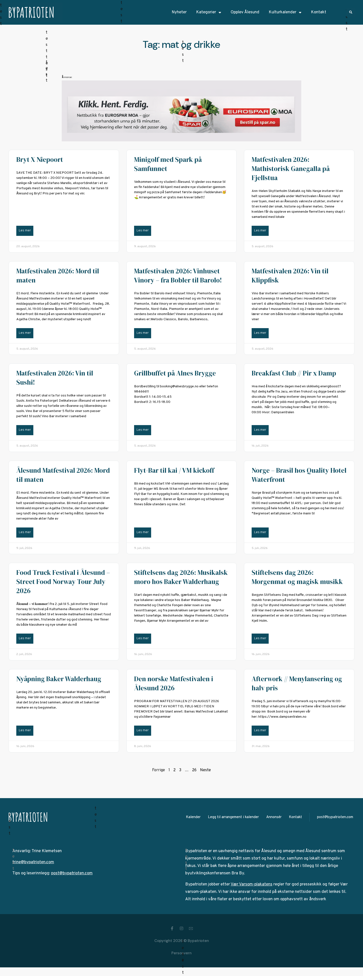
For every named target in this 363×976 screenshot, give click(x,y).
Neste (205, 770)
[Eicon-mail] (191, 928)
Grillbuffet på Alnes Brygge (175, 373)
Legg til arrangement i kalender (233, 817)
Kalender (193, 817)
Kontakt (318, 12)
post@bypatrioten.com (335, 817)
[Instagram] (181, 928)
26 (194, 770)
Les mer (25, 231)
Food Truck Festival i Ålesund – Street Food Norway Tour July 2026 (63, 581)
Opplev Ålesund (245, 12)
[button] (350, 12)
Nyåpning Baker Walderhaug (58, 678)
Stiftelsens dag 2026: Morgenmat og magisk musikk (297, 577)
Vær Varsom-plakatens (251, 884)
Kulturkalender (282, 12)
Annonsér (274, 817)
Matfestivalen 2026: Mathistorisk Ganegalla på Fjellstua (291, 168)
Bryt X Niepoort (39, 159)
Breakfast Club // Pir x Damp (294, 373)
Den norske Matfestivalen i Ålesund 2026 (173, 683)
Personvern (181, 953)
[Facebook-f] (172, 928)
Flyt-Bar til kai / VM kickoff (174, 470)
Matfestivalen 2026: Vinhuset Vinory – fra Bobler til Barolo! (178, 275)
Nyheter (179, 12)
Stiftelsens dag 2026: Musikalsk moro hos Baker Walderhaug (181, 577)
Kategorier (206, 12)
